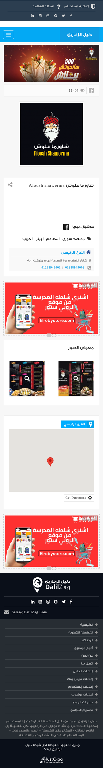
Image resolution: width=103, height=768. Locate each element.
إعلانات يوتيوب (82, 694)
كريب (26, 239)
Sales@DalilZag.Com (29, 612)
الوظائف (87, 640)
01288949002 (74, 267)
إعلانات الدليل (83, 671)
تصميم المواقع (81, 710)
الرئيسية (86, 624)
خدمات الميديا (82, 702)
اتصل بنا (87, 663)
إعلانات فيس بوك (80, 679)
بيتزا (39, 239)
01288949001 (51, 267)
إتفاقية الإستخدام (76, 6)
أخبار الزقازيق (83, 648)
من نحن (87, 656)
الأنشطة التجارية (80, 632)
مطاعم (52, 239)
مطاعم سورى (73, 239)
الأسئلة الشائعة (43, 6)
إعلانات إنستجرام (80, 686)
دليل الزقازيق (79, 34)
